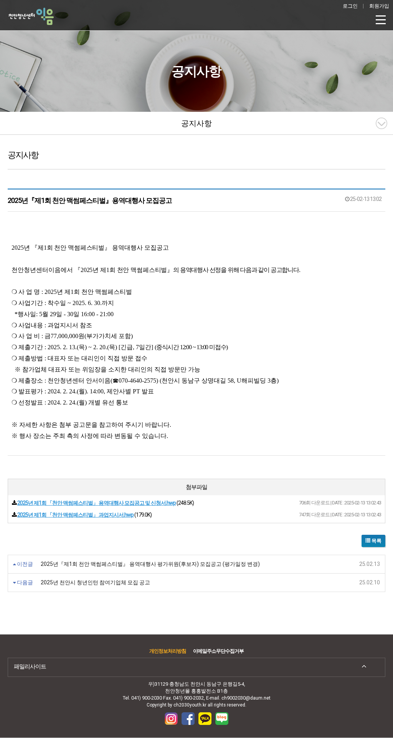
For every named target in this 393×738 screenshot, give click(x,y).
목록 (375, 541)
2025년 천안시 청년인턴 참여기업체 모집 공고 (95, 582)
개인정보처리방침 (167, 651)
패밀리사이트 (30, 666)
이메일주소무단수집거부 (218, 651)
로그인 (350, 6)
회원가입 (379, 6)
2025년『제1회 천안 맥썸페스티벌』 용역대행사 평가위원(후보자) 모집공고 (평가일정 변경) (150, 564)
